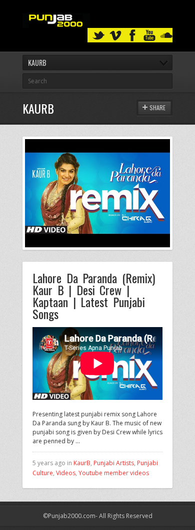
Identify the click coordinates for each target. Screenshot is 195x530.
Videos (66, 473)
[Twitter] (98, 35)
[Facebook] (132, 35)
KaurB (82, 463)
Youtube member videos (113, 473)
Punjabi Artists (114, 463)
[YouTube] (150, 35)
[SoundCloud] (166, 35)
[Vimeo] (116, 35)
